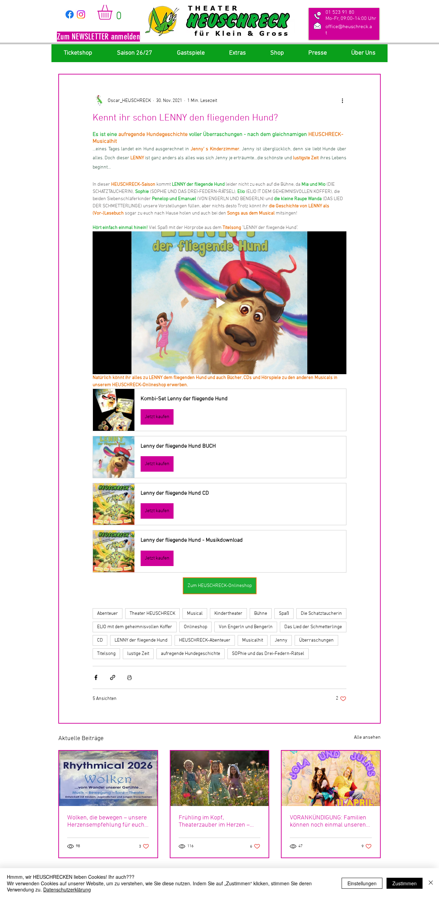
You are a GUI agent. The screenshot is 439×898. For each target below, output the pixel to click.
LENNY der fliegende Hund (141, 640)
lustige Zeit (138, 654)
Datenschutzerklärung (67, 889)
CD (100, 640)
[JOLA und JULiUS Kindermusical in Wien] (331, 778)
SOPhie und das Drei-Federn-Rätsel (268, 654)
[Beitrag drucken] (129, 677)
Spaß (284, 614)
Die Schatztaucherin (321, 614)
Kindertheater (228, 614)
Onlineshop (195, 627)
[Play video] (219, 302)
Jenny (281, 640)
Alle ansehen (367, 737)
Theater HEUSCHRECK (152, 614)
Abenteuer (107, 614)
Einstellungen (362, 883)
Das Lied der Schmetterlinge (313, 627)
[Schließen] (431, 883)
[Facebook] (69, 14)
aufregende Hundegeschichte (190, 654)
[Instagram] (80, 14)
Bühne (260, 614)
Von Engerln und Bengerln (246, 627)
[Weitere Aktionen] (342, 100)
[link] (113, 12)
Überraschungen (316, 640)
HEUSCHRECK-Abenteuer (204, 640)
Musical (195, 614)
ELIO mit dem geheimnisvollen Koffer (134, 627)
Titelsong (106, 654)
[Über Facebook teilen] (96, 677)
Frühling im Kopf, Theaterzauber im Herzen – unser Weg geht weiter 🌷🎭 (216, 821)
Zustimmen (404, 883)
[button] (98, 37)
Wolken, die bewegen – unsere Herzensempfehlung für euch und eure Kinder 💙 (107, 821)
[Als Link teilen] (112, 677)
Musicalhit (252, 640)
